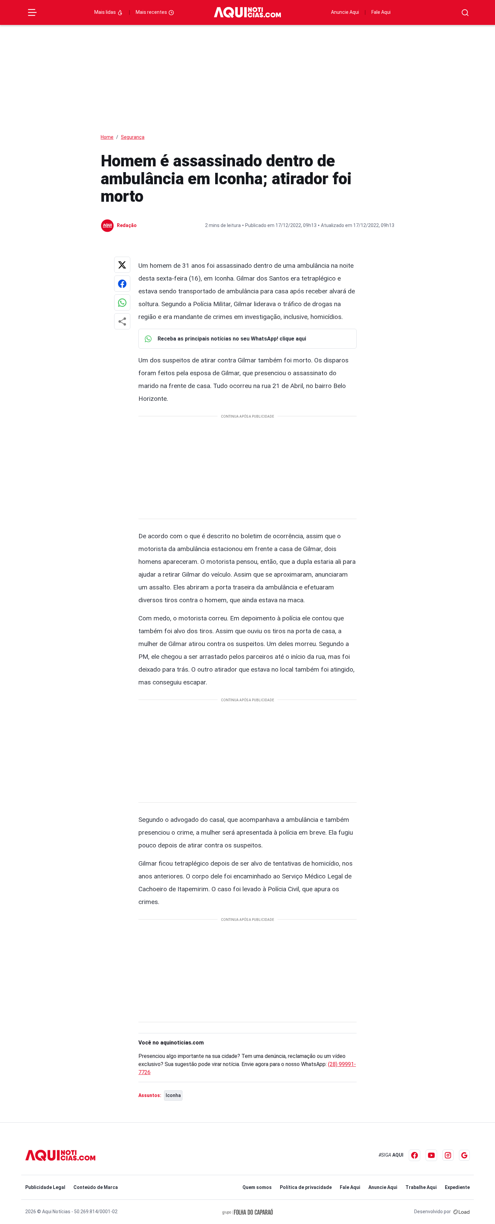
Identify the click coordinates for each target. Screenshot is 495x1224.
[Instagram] (448, 1155)
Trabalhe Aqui (421, 1187)
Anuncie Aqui (345, 12)
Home (107, 137)
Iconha (173, 1095)
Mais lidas (105, 12)
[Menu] (32, 12)
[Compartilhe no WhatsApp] (122, 302)
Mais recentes (152, 12)
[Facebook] (414, 1155)
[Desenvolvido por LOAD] (461, 1211)
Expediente (457, 1187)
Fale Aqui (381, 12)
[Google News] (464, 1155)
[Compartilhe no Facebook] (122, 284)
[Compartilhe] (122, 321)
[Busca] (465, 12)
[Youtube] (431, 1155)
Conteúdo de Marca (95, 1187)
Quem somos (257, 1187)
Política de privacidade (306, 1187)
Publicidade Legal (45, 1187)
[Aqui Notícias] (247, 12)
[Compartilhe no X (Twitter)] (122, 265)
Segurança (132, 137)
